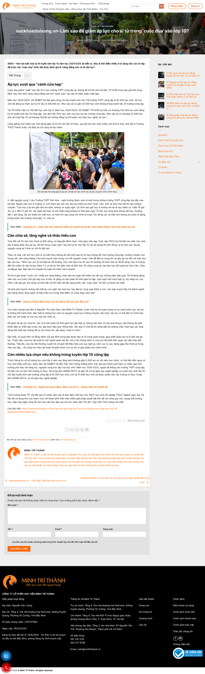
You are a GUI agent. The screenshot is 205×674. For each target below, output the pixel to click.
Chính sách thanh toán (184, 618)
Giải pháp (104, 3)
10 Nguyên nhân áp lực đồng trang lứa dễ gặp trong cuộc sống (181, 85)
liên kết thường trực (68, 440)
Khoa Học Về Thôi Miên (84, 9)
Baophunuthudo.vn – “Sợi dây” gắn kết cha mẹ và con (37, 480)
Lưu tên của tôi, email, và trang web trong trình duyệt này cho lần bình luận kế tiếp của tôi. (55, 542)
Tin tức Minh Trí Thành (170, 172)
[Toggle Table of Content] (25, 75)
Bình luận (13, 505)
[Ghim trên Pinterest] (82, 429)
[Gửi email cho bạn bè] (77, 429)
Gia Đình (162, 135)
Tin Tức (104, 9)
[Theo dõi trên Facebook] (175, 638)
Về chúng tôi (145, 611)
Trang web (108, 529)
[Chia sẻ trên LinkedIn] (87, 429)
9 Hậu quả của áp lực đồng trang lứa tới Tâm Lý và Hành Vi (182, 74)
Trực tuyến (61, 3)
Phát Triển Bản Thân (168, 156)
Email (58, 529)
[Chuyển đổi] (200, 162)
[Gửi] (161, 6)
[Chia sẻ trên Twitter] (72, 429)
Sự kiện (73, 3)
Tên (10, 529)
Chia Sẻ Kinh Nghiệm (102, 26)
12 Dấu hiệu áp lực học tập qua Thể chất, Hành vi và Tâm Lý (182, 95)
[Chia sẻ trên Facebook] (67, 429)
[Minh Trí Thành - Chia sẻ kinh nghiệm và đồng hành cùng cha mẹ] (19, 6)
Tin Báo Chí (164, 161)
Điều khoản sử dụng (183, 605)
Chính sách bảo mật (183, 624)
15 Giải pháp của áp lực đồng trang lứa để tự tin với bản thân (182, 116)
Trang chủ (47, 3)
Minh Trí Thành (119, 40)
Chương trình (87, 3)
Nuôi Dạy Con (165, 151)
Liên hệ (142, 624)
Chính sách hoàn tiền (184, 611)
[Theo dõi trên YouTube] (180, 638)
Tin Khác (162, 167)
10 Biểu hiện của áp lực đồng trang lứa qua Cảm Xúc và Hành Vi (183, 106)
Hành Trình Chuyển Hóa (56, 9)
